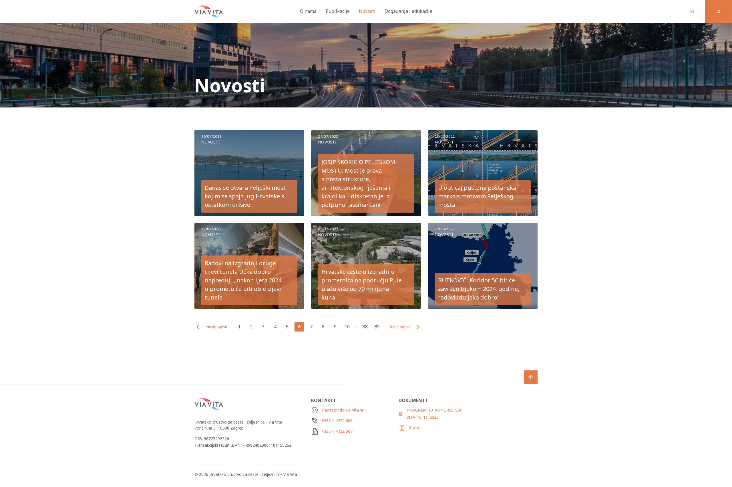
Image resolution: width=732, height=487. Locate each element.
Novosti (367, 11)
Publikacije (338, 11)
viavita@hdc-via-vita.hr (342, 410)
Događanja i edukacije (408, 11)
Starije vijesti (399, 326)
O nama (308, 11)
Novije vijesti (216, 326)
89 (377, 327)
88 (365, 327)
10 (347, 327)
